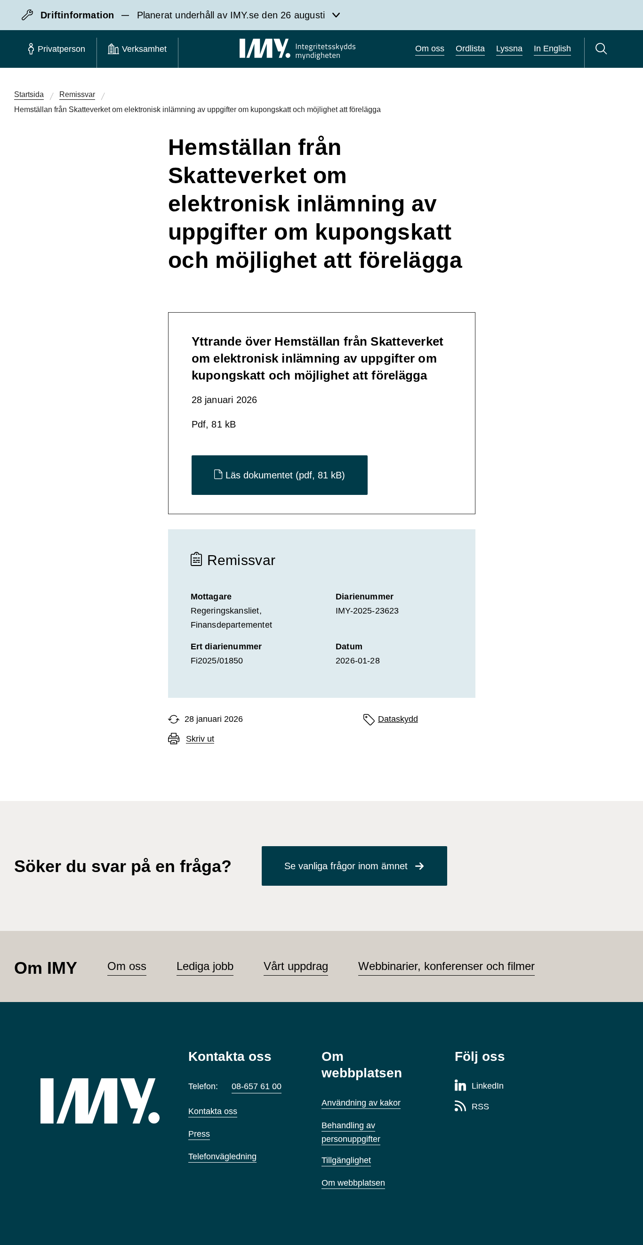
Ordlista (470, 48)
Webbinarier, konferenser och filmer (446, 966)
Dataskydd (398, 719)
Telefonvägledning (222, 1156)
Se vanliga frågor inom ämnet (346, 866)
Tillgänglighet (346, 1160)
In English (552, 48)
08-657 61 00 (256, 1086)
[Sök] (602, 49)
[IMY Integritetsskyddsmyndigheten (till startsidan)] (297, 49)
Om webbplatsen (353, 1183)
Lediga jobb (205, 966)
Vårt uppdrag (296, 966)
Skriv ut (200, 739)
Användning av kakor (361, 1103)
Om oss (429, 48)
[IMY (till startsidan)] (100, 1101)
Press (199, 1134)
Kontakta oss (212, 1111)
